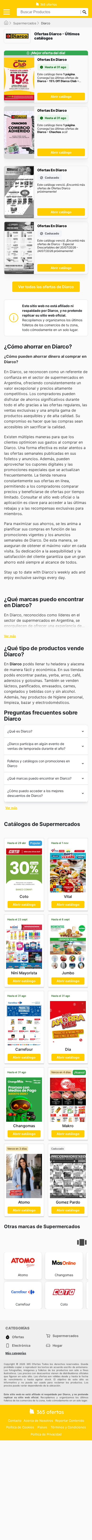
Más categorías (15, 1353)
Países (42, 1427)
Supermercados (24, 23)
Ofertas (18, 1337)
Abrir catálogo (61, 96)
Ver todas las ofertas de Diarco (46, 286)
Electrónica (21, 1345)
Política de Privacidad (46, 1434)
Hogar (58, 1345)
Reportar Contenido (69, 1420)
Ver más (10, 636)
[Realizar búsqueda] (84, 12)
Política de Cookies (20, 1427)
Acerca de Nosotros (38, 1420)
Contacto (14, 1420)
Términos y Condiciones (68, 1427)
